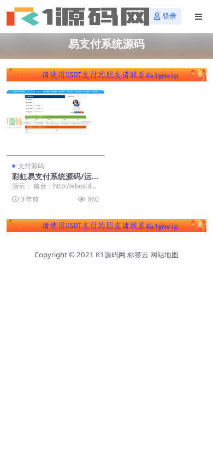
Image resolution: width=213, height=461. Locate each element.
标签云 (138, 254)
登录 (169, 16)
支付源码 (31, 165)
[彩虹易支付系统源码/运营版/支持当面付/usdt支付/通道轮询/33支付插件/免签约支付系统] (55, 122)
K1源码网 (111, 254)
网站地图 (164, 254)
